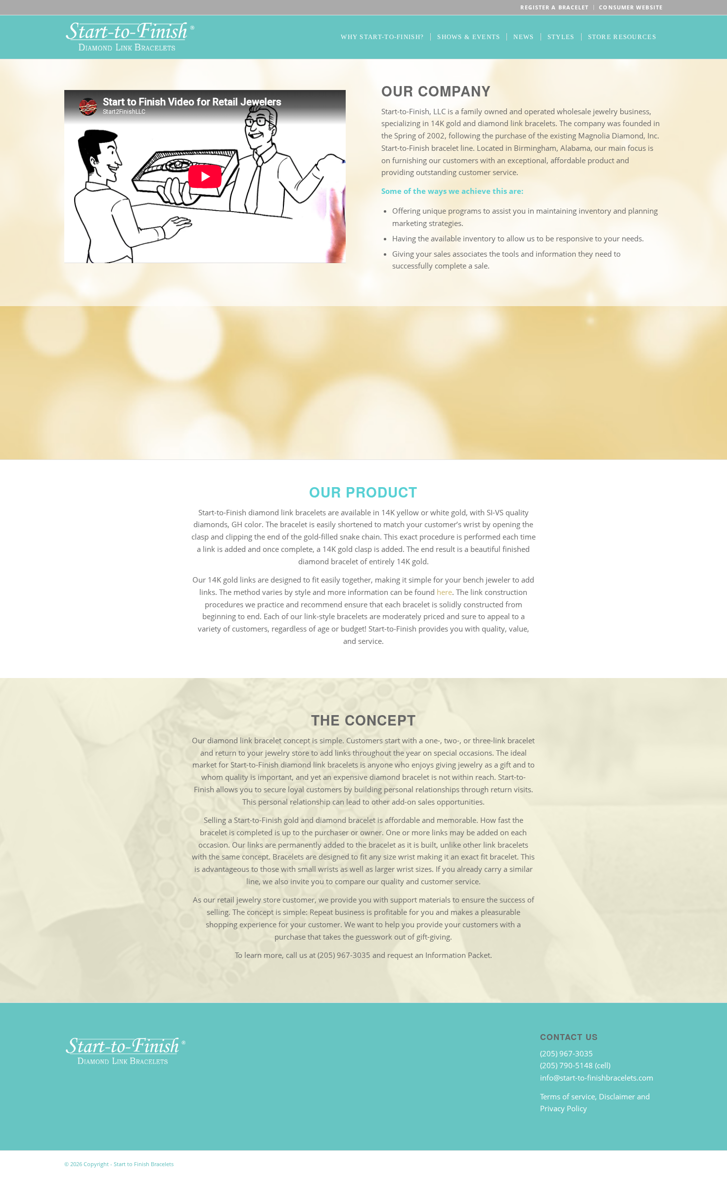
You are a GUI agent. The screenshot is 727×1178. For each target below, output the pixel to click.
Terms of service (567, 1096)
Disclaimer (617, 1096)
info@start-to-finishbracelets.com (596, 1078)
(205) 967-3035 (566, 1053)
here (444, 592)
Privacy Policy (563, 1108)
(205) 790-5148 (567, 1065)
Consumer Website (631, 7)
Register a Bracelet (554, 7)
